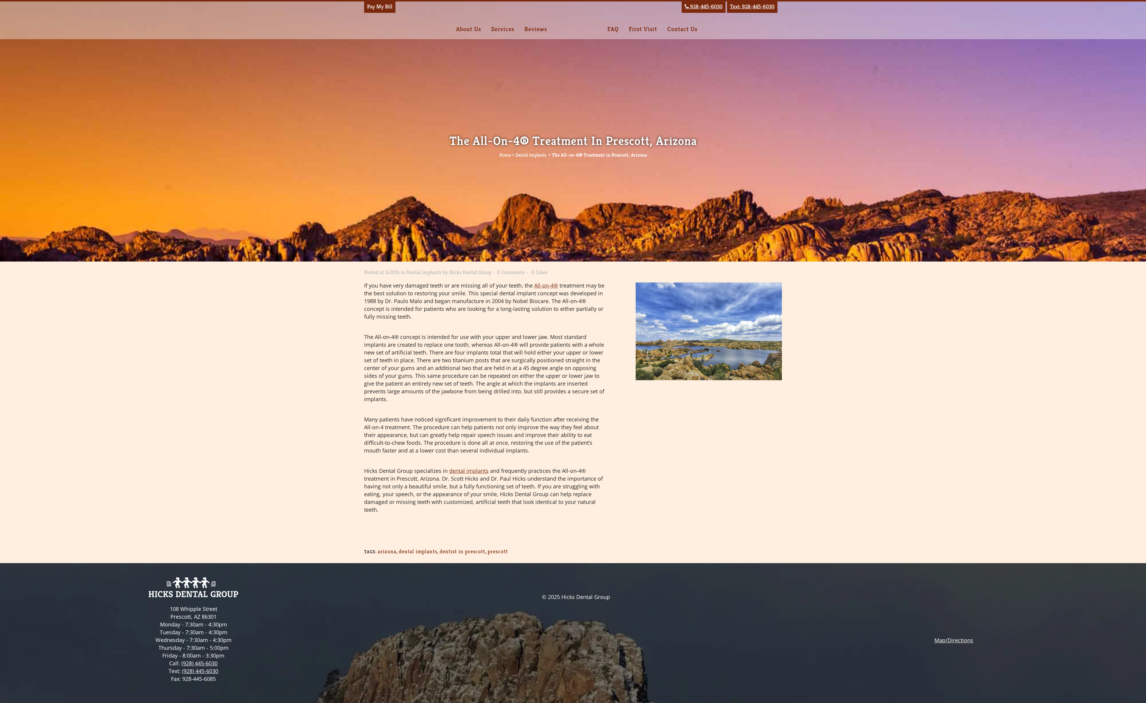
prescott (498, 551)
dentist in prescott (462, 551)
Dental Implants (530, 155)
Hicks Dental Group (470, 272)
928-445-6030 (704, 6)
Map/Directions (953, 640)
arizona (387, 551)
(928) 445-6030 (199, 663)
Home (505, 155)
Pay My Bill (379, 6)
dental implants (418, 551)
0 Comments (511, 272)
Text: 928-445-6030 (752, 6)
